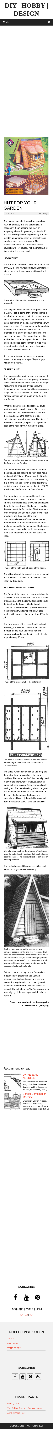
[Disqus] (26, 1157)
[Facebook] (15, 1297)
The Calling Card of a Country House (24, 1408)
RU (31, 1315)
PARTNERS (12, 1343)
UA (26, 1315)
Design (45, 213)
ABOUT (10, 1338)
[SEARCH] (49, 22)
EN (21, 1315)
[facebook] (15, 1377)
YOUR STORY (14, 1348)
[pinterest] (30, 1377)
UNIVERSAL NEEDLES (30, 1076)
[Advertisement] (26, 53)
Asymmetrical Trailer (16, 1413)
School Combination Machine (34, 1095)
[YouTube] (26, 1297)
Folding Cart (13, 1403)
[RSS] (38, 1377)
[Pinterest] (37, 1297)
